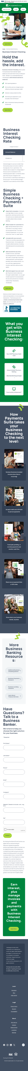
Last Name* (6, 755)
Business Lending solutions (11, 687)
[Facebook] (4, 1045)
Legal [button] (14, 1002)
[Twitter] (14, 1045)
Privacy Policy (14, 1006)
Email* (5, 780)
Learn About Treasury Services (12, 696)
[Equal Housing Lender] (15, 1054)
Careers (14, 1025)
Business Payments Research (12, 679)
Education (14, 990)
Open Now (6, 44)
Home (3, 49)
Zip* (4, 818)
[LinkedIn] (11, 1045)
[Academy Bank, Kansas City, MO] (14, 5)
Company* (6, 792)
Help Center (14, 995)
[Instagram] (7, 1045)
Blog (14, 993)
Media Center (14, 1027)
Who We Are (14, 1022)
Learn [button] (14, 986)
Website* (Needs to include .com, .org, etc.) (13, 805)
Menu (23, 9)
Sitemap (14, 1032)
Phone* (5, 768)
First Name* (6, 743)
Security (14, 1009)
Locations (14, 1030)
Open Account (6, 9)
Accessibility (14, 1011)
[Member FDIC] (11, 1054)
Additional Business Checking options (12, 670)
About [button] (14, 1018)
